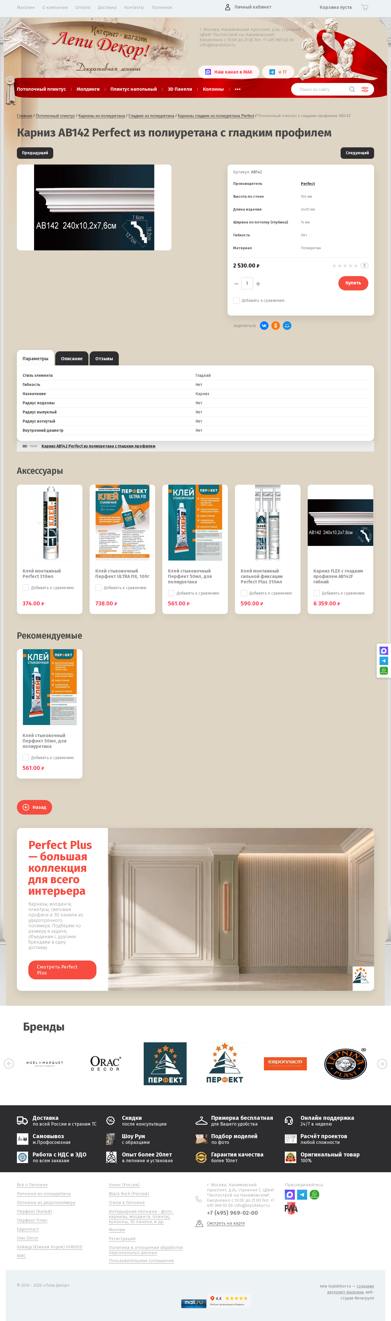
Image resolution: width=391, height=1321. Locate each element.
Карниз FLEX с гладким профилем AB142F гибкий (338, 576)
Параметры (35, 358)
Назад (39, 807)
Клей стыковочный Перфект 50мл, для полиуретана (190, 576)
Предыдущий (35, 152)
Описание (72, 358)
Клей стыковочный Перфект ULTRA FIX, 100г (122, 573)
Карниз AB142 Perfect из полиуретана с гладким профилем (98, 446)
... (238, 87)
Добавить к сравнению (263, 300)
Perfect (308, 183)
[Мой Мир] (287, 325)
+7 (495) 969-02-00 (232, 1212)
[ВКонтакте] (264, 325)
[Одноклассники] (275, 325)
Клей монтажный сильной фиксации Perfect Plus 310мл (262, 576)
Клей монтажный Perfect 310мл (42, 573)
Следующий (357, 152)
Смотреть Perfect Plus (57, 970)
